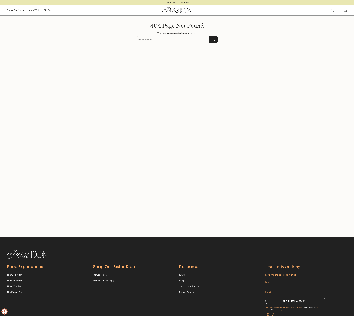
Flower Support (187, 292)
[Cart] (345, 10)
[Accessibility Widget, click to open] (4, 311)
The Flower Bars (15, 292)
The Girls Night (14, 274)
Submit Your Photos (189, 286)
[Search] (213, 39)
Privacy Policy (309, 307)
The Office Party (15, 286)
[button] (15, 10)
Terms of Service (271, 310)
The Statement (14, 280)
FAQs (182, 274)
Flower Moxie (100, 274)
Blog (181, 280)
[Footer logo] (27, 254)
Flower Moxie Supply (103, 280)
